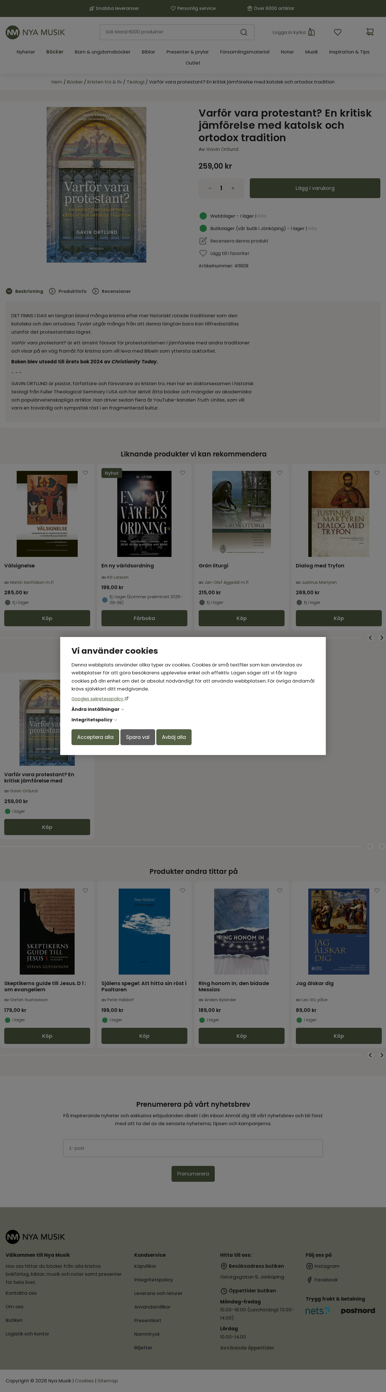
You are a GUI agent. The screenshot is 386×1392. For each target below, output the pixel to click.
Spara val (137, 737)
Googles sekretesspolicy (98, 699)
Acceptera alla (95, 737)
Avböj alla (174, 737)
